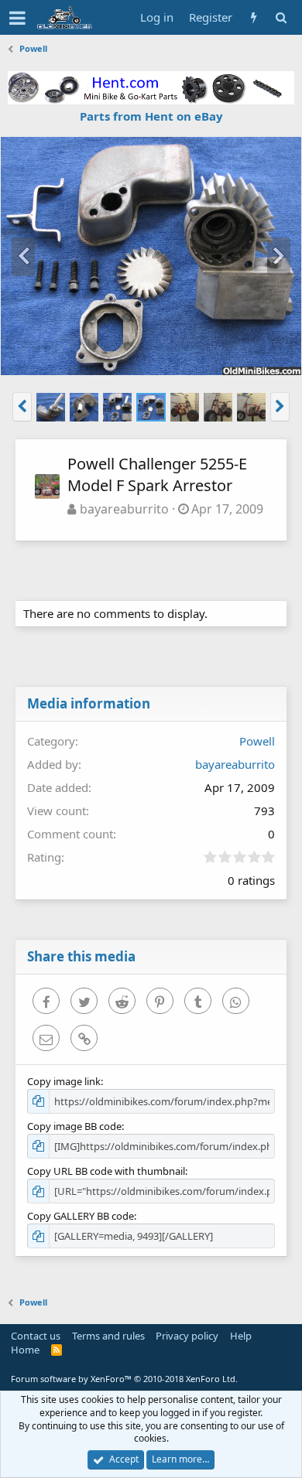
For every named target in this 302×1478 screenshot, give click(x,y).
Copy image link (64, 1081)
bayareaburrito (124, 508)
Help (241, 1336)
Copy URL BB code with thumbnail (106, 1171)
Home (25, 1350)
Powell (257, 741)
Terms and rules (108, 1336)
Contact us (35, 1336)
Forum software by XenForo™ (124, 1378)
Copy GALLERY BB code (80, 1216)
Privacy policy (187, 1336)
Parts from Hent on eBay (151, 116)
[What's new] (253, 17)
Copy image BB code (74, 1126)
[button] (17, 17)
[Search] (280, 17)
